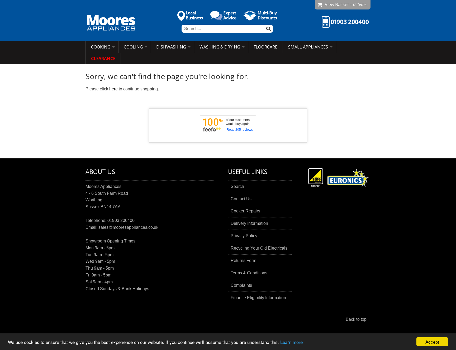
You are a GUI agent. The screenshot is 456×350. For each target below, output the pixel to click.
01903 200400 (121, 220)
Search (237, 186)
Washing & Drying (220, 47)
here (113, 89)
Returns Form (243, 260)
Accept (432, 341)
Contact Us (241, 199)
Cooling (133, 47)
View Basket (346, 4)
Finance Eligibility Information (258, 297)
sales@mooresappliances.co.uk (128, 227)
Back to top (356, 319)
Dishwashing (171, 47)
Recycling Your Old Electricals (259, 248)
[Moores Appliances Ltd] (111, 23)
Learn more (291, 342)
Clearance (103, 58)
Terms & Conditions (249, 273)
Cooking (100, 47)
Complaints (241, 285)
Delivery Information (249, 223)
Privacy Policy (244, 236)
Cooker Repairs (245, 211)
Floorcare (265, 47)
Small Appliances (308, 47)
